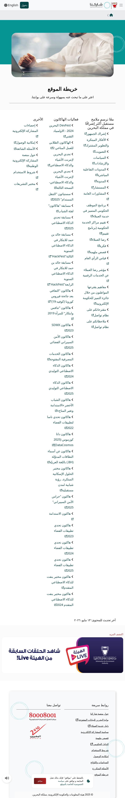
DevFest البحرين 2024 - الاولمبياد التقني (61, 130)
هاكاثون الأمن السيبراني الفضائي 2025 (61, 342)
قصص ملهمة (98, 252)
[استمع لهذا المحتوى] (7, 778)
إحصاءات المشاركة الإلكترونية (25, 128)
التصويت (100, 151)
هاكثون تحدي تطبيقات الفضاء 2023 (63, 530)
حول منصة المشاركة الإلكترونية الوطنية (25, 160)
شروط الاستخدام (100, 750)
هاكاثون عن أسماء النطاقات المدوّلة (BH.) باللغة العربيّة (60, 456)
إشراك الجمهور (96, 134)
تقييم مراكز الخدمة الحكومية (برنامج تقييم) (95, 227)
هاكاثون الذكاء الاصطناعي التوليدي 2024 (61, 371)
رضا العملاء (99, 240)
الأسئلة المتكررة (100, 768)
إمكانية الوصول (25, 142)
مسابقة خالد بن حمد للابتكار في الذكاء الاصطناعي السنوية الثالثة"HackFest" (62, 245)
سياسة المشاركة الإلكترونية (95, 732)
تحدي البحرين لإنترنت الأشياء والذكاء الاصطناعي (61, 159)
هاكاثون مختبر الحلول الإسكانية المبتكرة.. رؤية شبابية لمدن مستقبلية (63, 479)
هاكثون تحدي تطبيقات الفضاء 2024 (63, 547)
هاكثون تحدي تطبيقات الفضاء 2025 (63, 565)
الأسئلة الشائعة (25, 149)
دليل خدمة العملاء (100, 726)
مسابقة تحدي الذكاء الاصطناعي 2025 (62, 222)
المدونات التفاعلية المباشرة (96, 172)
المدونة (101, 181)
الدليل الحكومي (101, 744)
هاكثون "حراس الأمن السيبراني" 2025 (62, 501)
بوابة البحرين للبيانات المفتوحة (94, 720)
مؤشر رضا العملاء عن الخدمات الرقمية (96, 272)
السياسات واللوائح (100, 762)
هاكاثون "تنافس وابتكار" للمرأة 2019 (60, 310)
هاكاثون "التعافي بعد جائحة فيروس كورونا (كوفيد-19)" (61, 296)
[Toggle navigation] (121, 5)
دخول (24, 5)
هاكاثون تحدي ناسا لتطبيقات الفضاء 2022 (60, 422)
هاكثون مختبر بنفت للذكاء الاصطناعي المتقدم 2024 (60, 599)
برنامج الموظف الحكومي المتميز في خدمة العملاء (96, 210)
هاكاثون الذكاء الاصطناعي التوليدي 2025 (61, 388)
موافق (40, 781)
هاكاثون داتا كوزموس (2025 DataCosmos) (63, 439)
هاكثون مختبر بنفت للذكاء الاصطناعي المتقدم (60, 582)
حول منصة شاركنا (99, 713)
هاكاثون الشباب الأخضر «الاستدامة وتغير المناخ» (61, 405)
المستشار (100, 187)
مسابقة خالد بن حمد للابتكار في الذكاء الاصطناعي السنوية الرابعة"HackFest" (61, 273)
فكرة (103, 246)
